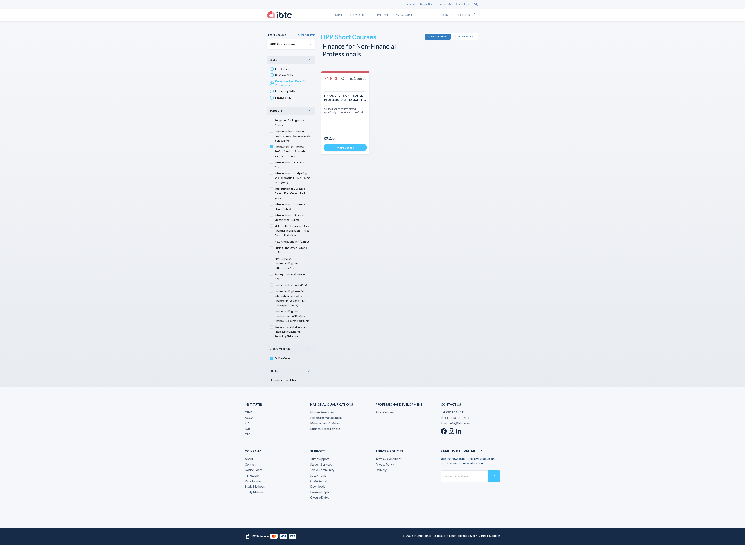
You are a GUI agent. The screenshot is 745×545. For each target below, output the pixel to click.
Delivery (381, 470)
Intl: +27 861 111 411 (455, 417)
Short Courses (384, 412)
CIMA (249, 412)
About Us (445, 4)
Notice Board (427, 4)
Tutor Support (319, 459)
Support (410, 4)
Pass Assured (403, 15)
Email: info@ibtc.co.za (455, 423)
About (249, 459)
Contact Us (462, 4)
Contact (250, 464)
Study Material (254, 492)
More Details (345, 147)
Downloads (317, 486)
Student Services (321, 464)
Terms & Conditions (388, 459)
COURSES (338, 15)
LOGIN (444, 15)
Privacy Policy (384, 464)
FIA (247, 423)
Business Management (325, 428)
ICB (247, 428)
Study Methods (359, 15)
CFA (248, 434)
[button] (291, 60)
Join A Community (322, 470)
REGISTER (463, 15)
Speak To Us (318, 475)
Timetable (382, 15)
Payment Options (322, 492)
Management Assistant (325, 423)
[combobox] (291, 44)
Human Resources (322, 412)
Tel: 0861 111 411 (453, 412)
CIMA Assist (318, 481)
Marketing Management (326, 417)
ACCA (249, 417)
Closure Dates (319, 497)
